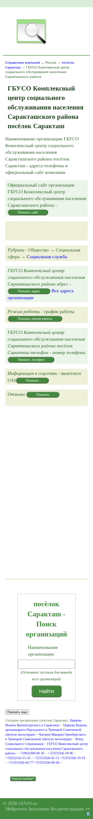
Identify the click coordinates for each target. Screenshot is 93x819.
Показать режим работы (35, 319)
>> (87, 808)
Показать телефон (31, 359)
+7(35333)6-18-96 (61, 753)
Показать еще (17, 712)
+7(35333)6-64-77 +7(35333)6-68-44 (34, 762)
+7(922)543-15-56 (18, 758)
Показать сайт (28, 212)
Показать (32, 380)
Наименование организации (43, 651)
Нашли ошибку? (23, 778)
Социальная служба (47, 256)
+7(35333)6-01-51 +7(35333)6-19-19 (59, 758)
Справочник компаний (22, 62)
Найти (46, 691)
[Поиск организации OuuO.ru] (31, 44)
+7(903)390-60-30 (32, 753)
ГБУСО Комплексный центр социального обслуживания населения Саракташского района (46, 748)
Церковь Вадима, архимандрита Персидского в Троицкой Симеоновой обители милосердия (46, 729)
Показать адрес (29, 291)
